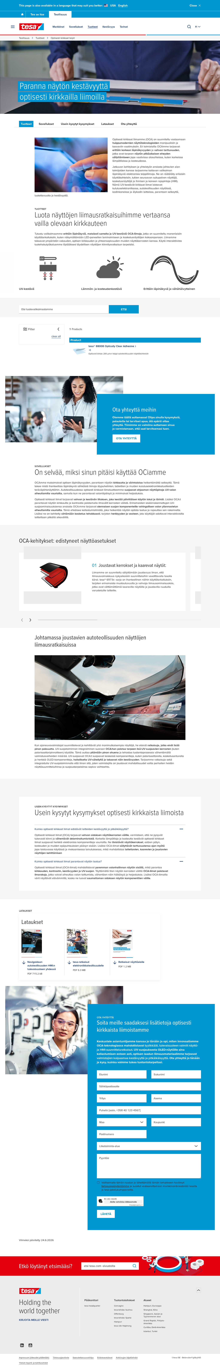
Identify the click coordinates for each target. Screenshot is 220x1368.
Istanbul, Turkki (150, 1331)
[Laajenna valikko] (12, 26)
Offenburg (119, 1314)
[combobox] (122, 1122)
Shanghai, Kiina (150, 1310)
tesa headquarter (92, 1306)
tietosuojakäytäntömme (115, 1186)
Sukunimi (159, 1074)
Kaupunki (159, 1122)
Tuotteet (40, 38)
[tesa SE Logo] (31, 26)
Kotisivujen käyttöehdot (127, 1357)
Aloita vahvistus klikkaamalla (123, 1202)
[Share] (89, 350)
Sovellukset (46, 123)
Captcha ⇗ (135, 1205)
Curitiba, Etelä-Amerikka (154, 1327)
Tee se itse (37, 14)
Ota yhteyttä (129, 123)
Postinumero (106, 1134)
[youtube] (30, 1346)
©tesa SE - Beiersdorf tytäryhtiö (186, 1357)
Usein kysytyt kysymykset (77, 123)
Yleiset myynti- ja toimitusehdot (33, 1363)
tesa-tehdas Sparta (122, 1317)
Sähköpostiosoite (109, 1086)
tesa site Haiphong (122, 1326)
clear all (56, 336)
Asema (158, 1098)
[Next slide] (30, 620)
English (123, 5)
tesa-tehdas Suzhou (123, 1310)
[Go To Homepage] (22, 14)
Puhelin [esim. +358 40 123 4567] (120, 1110)
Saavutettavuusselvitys (83, 1357)
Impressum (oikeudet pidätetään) (34, 1357)
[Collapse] (58, 329)
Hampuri (118, 1322)
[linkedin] (22, 1346)
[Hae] (189, 26)
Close (193, 5)
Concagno (118, 1306)
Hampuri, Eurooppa (152, 1306)
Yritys (102, 1098)
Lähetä (106, 1214)
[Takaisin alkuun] (198, 1290)
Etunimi (103, 1074)
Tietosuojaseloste (61, 1357)
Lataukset (107, 123)
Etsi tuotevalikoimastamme (37, 309)
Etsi (124, 309)
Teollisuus (60, 14)
